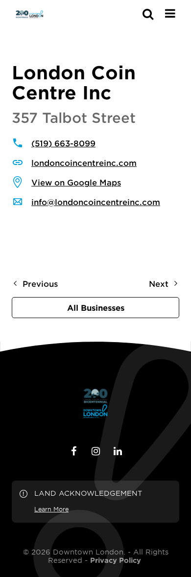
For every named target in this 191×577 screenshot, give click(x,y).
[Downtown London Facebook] (73, 451)
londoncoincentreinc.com (84, 162)
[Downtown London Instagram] (95, 451)
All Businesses (95, 307)
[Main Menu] (170, 13)
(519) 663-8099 (63, 143)
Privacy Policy (115, 560)
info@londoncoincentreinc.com (95, 202)
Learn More (51, 509)
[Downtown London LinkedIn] (117, 451)
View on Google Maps (76, 182)
